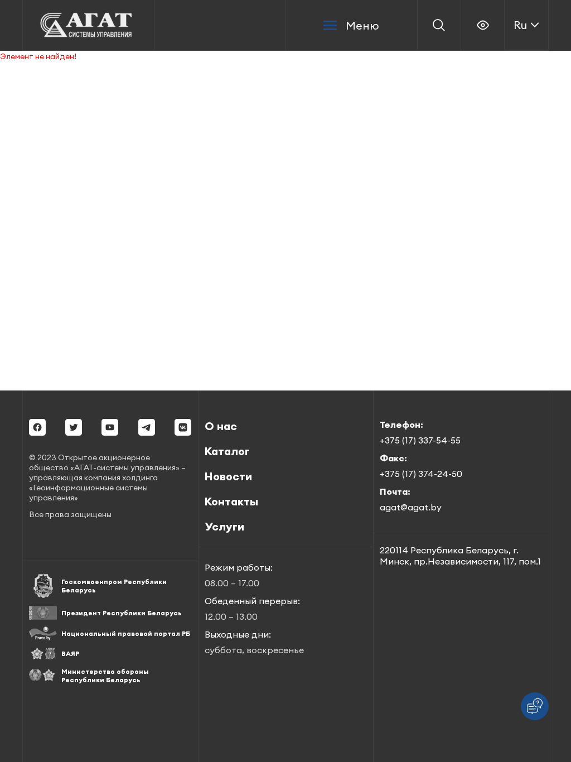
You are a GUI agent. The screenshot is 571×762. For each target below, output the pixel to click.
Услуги (224, 526)
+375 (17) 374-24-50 (421, 473)
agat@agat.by (411, 507)
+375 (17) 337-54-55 (420, 440)
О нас (221, 426)
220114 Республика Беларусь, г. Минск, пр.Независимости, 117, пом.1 (460, 555)
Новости (228, 476)
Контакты (231, 501)
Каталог (227, 451)
